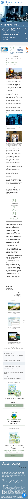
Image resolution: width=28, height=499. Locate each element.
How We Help (4, 53)
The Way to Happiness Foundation (9, 38)
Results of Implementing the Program (12, 378)
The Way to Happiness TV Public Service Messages (10, 34)
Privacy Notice (4, 497)
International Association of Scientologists (12, 490)
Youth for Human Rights (6, 493)
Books (17, 481)
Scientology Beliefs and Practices (15, 480)
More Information (5, 482)
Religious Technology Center (12, 488)
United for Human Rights (19, 492)
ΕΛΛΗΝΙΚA (23, 475)
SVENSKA (23, 474)
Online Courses (22, 481)
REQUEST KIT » (14, 455)
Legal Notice (21, 497)
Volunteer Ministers (9, 481)
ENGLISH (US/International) (7, 472)
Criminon (11, 491)
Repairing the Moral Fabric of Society (12, 358)
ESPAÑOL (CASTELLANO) (15, 475)
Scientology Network (16, 486)
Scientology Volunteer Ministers (11, 489)
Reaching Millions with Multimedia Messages (12, 363)
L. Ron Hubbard (5, 480)
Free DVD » (14, 405)
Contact (10, 482)
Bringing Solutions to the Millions (12, 376)
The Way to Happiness (12, 53)
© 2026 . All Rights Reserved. (13, 496)
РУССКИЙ (19, 473)
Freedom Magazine (16, 490)
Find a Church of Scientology (18, 482)
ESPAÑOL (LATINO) (6, 475)
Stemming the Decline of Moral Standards (13, 355)
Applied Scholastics (19, 52)
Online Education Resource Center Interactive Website (12, 369)
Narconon (15, 491)
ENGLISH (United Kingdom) (18, 472)
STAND (22, 490)
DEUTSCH (11, 474)
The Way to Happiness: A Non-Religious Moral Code (12, 29)
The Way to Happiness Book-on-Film (12, 366)
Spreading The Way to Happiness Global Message (13, 373)
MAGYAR (15, 474)
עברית (12, 473)
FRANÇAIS (8, 473)
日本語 (15, 473)
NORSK (18, 474)
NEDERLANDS (5, 474)
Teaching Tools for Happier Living (12, 360)
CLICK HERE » (14, 423)
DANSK (3, 473)
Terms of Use (15, 497)
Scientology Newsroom (18, 487)
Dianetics (10, 486)
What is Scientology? (9, 487)
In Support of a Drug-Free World (8, 492)
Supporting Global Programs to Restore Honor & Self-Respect (13, 353)
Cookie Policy (9, 497)
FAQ (15, 481)
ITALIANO (4, 476)
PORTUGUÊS (9, 476)
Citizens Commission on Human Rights (18, 493)
